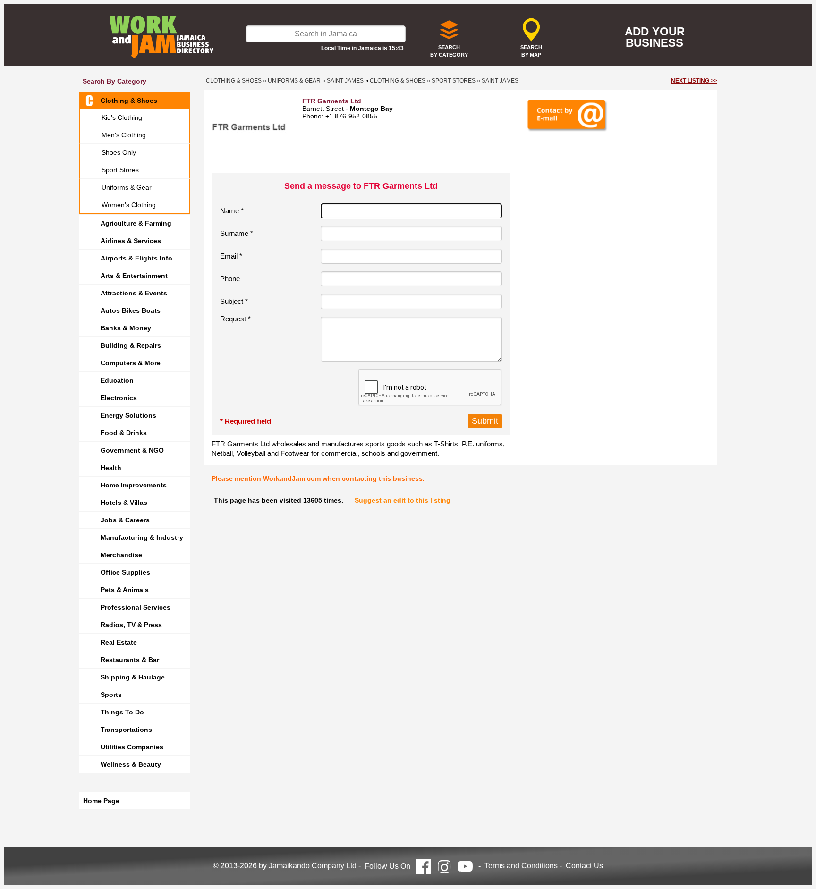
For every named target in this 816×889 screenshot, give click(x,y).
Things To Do (122, 712)
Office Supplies (125, 572)
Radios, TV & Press (131, 625)
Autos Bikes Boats (131, 310)
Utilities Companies (132, 747)
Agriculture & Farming (136, 223)
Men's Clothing (124, 135)
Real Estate (119, 642)
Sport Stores (120, 170)
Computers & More (131, 363)
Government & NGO (132, 450)
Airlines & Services (131, 240)
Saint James (345, 80)
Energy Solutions (128, 415)
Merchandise (121, 555)
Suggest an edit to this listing (402, 500)
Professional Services (135, 607)
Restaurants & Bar (130, 659)
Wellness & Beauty (131, 764)
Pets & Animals (125, 590)
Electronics (119, 398)
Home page (101, 801)
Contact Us (584, 866)
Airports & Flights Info (136, 258)
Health (111, 467)
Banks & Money (126, 328)
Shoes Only (119, 152)
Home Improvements (134, 485)
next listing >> (694, 80)
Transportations (126, 729)
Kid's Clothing (122, 117)
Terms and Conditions (521, 866)
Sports (111, 694)
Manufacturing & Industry (142, 537)
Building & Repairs (131, 345)
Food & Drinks (124, 432)
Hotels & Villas (124, 502)
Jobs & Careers (125, 520)
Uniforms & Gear (127, 187)
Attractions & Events (134, 293)
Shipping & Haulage (133, 677)
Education (117, 380)
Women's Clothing (129, 205)
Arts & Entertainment (134, 275)
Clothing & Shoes (129, 100)
